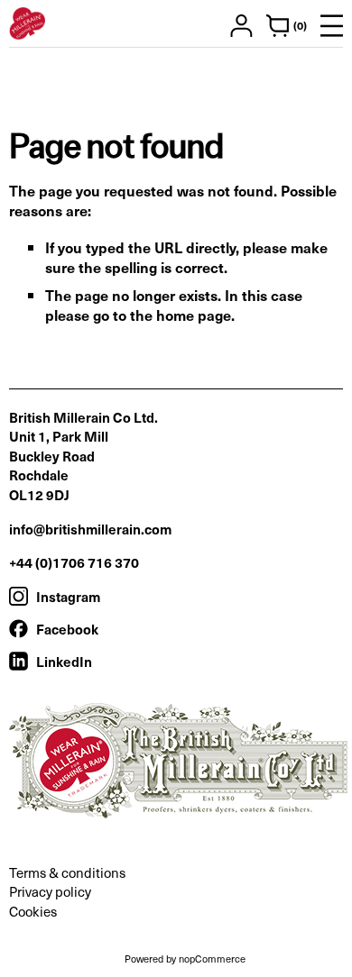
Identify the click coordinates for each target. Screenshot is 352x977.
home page (193, 314)
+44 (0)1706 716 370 (74, 561)
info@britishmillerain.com (90, 528)
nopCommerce (212, 958)
